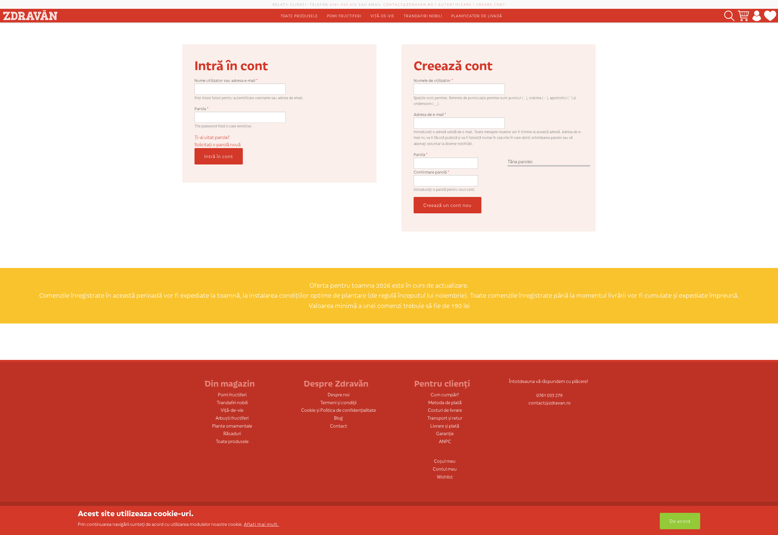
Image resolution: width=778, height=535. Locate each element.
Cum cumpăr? (445, 394)
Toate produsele (299, 15)
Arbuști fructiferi (232, 418)
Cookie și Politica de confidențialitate (338, 410)
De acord (680, 521)
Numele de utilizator (433, 80)
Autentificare (455, 4)
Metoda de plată (445, 402)
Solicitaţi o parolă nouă (217, 144)
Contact (338, 425)
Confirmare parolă (431, 172)
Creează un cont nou (447, 205)
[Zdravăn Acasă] (30, 14)
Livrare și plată (444, 425)
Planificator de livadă (476, 15)
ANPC (445, 441)
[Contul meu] (757, 15)
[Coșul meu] (743, 15)
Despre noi (338, 394)
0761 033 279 (343, 4)
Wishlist (445, 476)
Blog (338, 418)
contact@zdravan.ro (408, 4)
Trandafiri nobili (423, 15)
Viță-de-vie (382, 15)
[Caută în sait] (729, 15)
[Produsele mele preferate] (770, 15)
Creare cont (490, 4)
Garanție (445, 433)
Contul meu (445, 469)
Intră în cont (218, 156)
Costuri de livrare (445, 410)
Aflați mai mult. (261, 524)
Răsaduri (232, 433)
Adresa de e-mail (430, 114)
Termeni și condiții (338, 402)
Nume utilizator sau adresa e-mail (226, 80)
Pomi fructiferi (344, 15)
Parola (201, 108)
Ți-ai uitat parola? (211, 137)
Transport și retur (444, 418)
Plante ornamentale (232, 425)
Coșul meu (445, 461)
